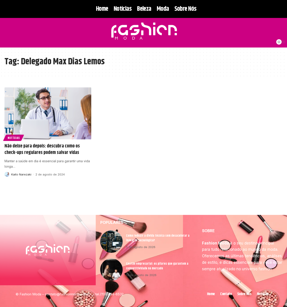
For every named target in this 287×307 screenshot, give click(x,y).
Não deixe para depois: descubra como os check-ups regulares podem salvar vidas (42, 149)
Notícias (14, 138)
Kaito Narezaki (21, 174)
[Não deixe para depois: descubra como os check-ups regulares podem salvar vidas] (47, 113)
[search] (7, 32)
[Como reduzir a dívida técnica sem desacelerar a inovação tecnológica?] (111, 241)
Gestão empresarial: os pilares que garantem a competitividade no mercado (157, 266)
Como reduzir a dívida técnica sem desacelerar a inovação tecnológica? (157, 238)
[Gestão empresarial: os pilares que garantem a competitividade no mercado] (111, 269)
